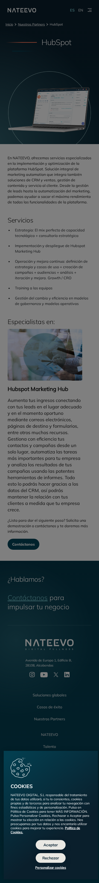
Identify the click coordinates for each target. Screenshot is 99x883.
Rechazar (50, 858)
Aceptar (51, 845)
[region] (51, 815)
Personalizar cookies (50, 868)
